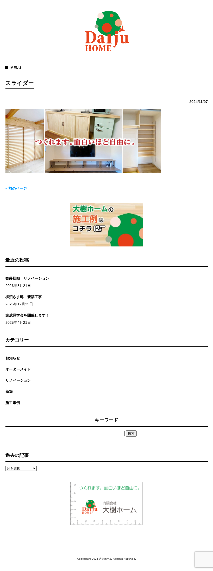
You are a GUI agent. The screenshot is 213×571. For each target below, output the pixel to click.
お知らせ (12, 358)
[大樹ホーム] (106, 52)
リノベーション (18, 380)
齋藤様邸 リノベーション (27, 278)
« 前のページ (16, 188)
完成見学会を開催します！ (27, 315)
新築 (9, 391)
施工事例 (12, 403)
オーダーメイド (18, 369)
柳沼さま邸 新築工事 (23, 297)
